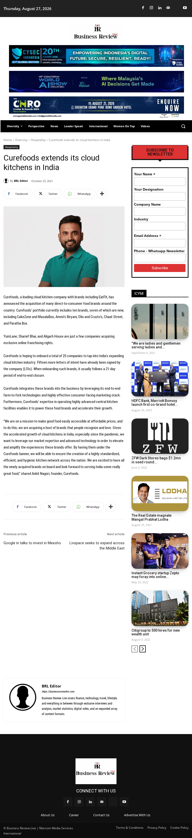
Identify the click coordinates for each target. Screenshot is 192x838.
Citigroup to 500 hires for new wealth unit (156, 632)
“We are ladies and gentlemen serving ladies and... (156, 345)
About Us (47, 815)
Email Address (147, 235)
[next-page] (143, 648)
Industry (141, 219)
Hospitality (38, 140)
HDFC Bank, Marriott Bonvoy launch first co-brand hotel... (155, 402)
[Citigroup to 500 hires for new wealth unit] (160, 608)
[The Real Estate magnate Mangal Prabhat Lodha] (160, 493)
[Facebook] (143, 8)
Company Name (147, 204)
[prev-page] (135, 648)
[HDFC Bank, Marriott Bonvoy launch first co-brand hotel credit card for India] (160, 378)
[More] (102, 194)
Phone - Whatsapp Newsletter (159, 251)
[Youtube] (185, 8)
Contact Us (101, 815)
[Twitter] (176, 8)
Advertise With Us (137, 815)
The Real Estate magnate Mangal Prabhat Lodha (152, 517)
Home (8, 140)
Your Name (144, 174)
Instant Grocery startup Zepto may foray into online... (155, 575)
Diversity (21, 140)
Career (74, 815)
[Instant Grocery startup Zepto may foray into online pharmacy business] (160, 551)
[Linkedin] (160, 8)
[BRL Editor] (7, 180)
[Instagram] (151, 8)
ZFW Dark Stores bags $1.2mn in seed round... (156, 460)
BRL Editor (21, 181)
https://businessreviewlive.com (58, 691)
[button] (183, 126)
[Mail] (168, 8)
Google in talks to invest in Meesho (32, 543)
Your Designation (149, 189)
